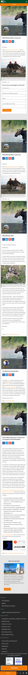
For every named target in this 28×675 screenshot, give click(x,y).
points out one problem (10, 387)
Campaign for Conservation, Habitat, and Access (14, 618)
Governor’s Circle (6, 626)
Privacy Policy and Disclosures (9, 641)
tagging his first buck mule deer (12, 50)
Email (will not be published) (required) (10, 93)
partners (19, 553)
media (15, 553)
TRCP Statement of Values (8, 606)
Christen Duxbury (7, 433)
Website (4, 98)
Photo (11, 334)
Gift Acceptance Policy (7, 634)
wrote (9, 380)
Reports (4, 603)
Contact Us (4, 651)
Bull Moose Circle (6, 629)
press (22, 553)
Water (13, 401)
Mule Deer (7, 334)
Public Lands (16, 334)
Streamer (7, 383)
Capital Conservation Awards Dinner (11, 612)
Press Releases (5, 600)
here (13, 398)
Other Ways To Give (7, 632)
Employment (5, 646)
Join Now (14, 668)
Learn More (7, 589)
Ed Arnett (6, 33)
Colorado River (8, 401)
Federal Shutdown (9, 553)
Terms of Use (5, 643)
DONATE (14, 4)
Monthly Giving (5, 621)
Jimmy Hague (7, 366)
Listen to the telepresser (7, 534)
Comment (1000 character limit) (8, 103)
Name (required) (5, 88)
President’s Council (6, 624)
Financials (4, 649)
